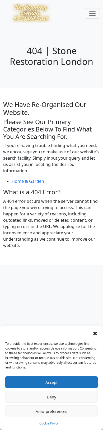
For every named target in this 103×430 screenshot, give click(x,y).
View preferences (51, 411)
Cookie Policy (49, 423)
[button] (95, 333)
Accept (51, 382)
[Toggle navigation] (92, 13)
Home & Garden (28, 181)
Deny (51, 396)
